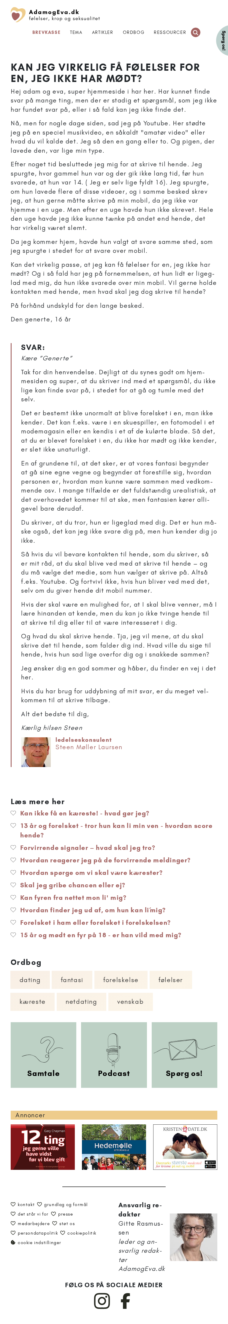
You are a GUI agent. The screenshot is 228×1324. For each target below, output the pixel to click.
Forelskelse (121, 980)
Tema (76, 32)
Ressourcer (170, 32)
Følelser (171, 980)
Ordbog (134, 32)
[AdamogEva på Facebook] (125, 1308)
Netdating (81, 1002)
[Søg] (195, 32)
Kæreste (33, 1002)
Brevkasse (46, 32)
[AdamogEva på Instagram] (102, 1308)
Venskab (130, 1002)
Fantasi (72, 980)
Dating (30, 980)
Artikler (102, 32)
